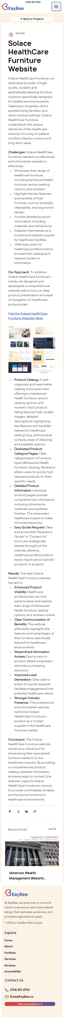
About (8, 946)
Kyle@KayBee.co (21, 996)
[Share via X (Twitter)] (18, 811)
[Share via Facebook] (9, 811)
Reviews (10, 965)
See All (52, 829)
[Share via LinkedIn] (26, 811)
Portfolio (10, 952)
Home (8, 940)
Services (10, 959)
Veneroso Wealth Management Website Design (26, 876)
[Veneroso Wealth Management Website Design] (32, 851)
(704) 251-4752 (33, 2)
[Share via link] (35, 811)
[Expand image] (20, 337)
